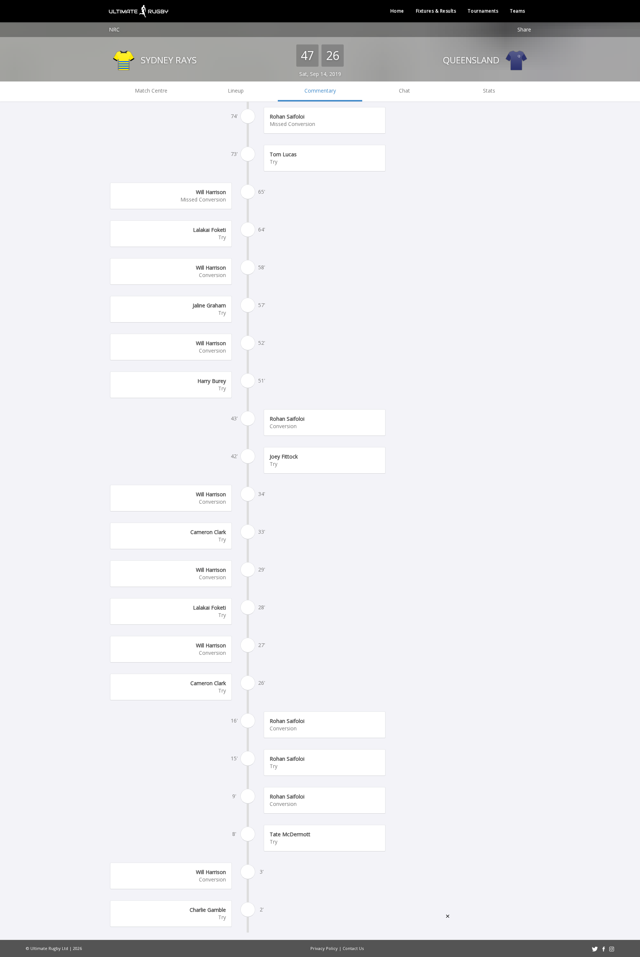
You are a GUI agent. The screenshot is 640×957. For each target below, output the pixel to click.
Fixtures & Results (436, 11)
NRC (114, 29)
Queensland (472, 60)
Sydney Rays (168, 60)
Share (524, 29)
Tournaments (483, 11)
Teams (517, 11)
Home (397, 11)
